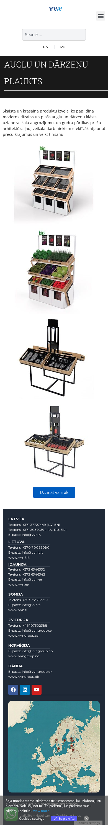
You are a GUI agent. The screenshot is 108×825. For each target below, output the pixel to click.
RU (62, 47)
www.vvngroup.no (23, 656)
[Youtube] (37, 690)
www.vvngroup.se (23, 635)
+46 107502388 (34, 625)
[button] (100, 16)
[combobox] (54, 35)
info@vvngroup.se (37, 630)
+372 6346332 (33, 569)
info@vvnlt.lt (32, 552)
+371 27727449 (34, 524)
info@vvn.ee (32, 579)
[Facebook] (13, 690)
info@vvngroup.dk (37, 671)
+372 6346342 (33, 574)
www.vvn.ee (18, 584)
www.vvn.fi (17, 610)
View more (41, 810)
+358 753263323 (35, 600)
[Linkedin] (25, 690)
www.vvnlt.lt (19, 557)
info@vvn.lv (31, 534)
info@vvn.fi (31, 605)
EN (45, 47)
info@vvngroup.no (37, 651)
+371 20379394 (34, 530)
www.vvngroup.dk (23, 676)
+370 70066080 (36, 547)
